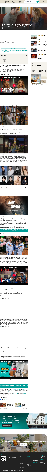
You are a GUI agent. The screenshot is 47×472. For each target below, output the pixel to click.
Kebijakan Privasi (16, 470)
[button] (43, 2)
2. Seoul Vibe (4, 59)
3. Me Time (4, 60)
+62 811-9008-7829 (43, 457)
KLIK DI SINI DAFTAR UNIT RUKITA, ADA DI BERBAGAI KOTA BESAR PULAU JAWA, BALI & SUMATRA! (14, 386)
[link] (40, 71)
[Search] (37, 2)
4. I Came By (4, 61)
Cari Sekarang (23, 444)
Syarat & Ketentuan (11, 470)
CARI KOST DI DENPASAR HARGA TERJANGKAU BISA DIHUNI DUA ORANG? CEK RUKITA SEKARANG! (14, 230)
